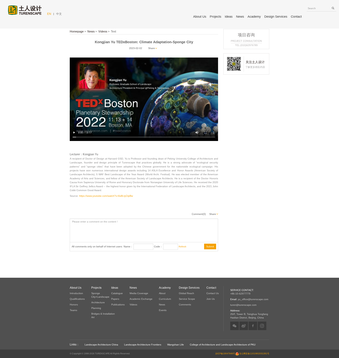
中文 (59, 13)
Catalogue (117, 293)
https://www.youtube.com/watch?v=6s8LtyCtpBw (106, 195)
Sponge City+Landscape (100, 295)
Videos (102, 31)
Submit (210, 246)
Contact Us (212, 293)
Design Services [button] (275, 16)
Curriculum (165, 298)
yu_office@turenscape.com (249, 299)
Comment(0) (199, 214)
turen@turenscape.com (243, 304)
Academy (254, 16)
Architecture (98, 302)
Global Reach (186, 293)
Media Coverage (139, 293)
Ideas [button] (229, 16)
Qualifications (77, 298)
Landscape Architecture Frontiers (142, 344)
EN (49, 13)
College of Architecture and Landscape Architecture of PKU (222, 344)
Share (151, 48)
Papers (115, 298)
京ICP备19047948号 (225, 353)
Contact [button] (296, 16)
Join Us (210, 298)
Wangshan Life (175, 344)
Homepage (77, 31)
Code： (158, 246)
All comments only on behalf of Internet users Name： (102, 246)
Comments (185, 304)
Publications (118, 304)
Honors (74, 304)
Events (162, 310)
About (162, 293)
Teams (73, 310)
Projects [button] (215, 16)
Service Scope (187, 298)
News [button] (240, 16)
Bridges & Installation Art (103, 315)
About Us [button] (199, 16)
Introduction (76, 293)
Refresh (182, 246)
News (91, 31)
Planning (96, 308)
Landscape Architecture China (101, 344)
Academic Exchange (141, 298)
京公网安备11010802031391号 (254, 353)
